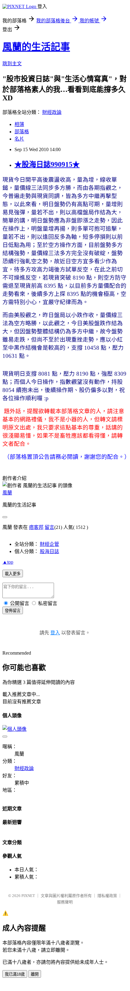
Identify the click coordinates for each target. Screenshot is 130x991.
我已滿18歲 (15, 974)
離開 (35, 974)
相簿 (19, 124)
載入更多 (13, 574)
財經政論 (52, 112)
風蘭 (7, 492)
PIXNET (28, 895)
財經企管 (49, 544)
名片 (19, 138)
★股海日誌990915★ (47, 164)
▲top (7, 562)
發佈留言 (13, 610)
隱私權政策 (107, 895)
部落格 (21, 131)
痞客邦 (36, 527)
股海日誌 (49, 551)
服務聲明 (65, 902)
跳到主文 (12, 63)
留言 (49, 527)
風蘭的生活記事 (36, 46)
